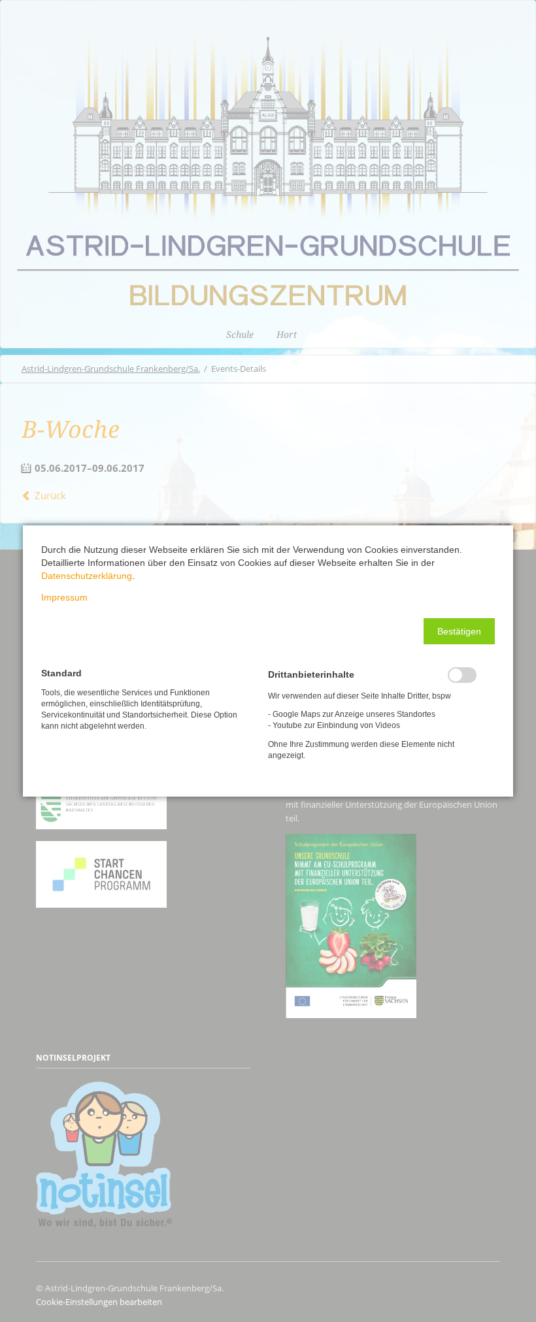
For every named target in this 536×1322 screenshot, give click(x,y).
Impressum (64, 597)
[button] (459, 631)
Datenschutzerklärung (86, 575)
